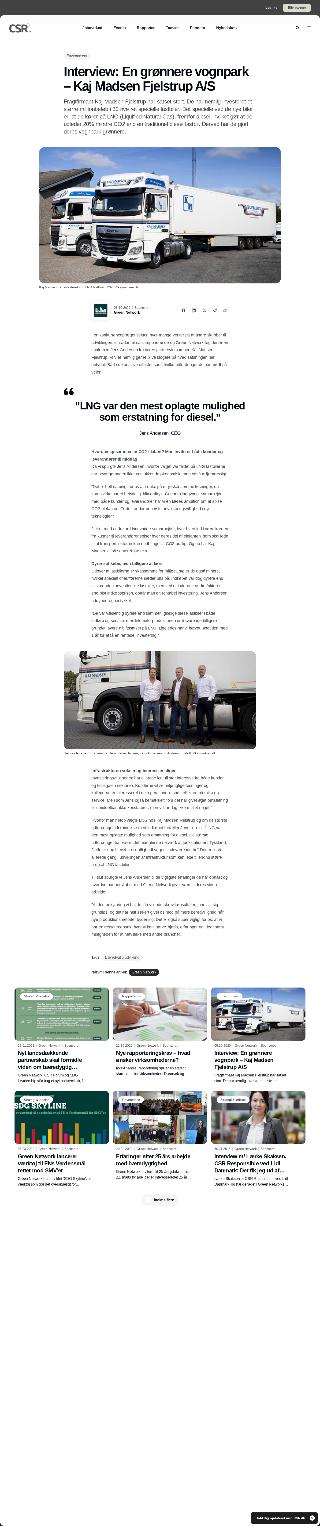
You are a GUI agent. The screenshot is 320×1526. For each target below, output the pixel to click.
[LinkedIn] (194, 310)
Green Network (127, 312)
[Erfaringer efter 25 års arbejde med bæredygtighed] (160, 1135)
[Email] (215, 310)
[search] (297, 28)
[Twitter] (204, 310)
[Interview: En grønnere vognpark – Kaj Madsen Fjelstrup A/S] (258, 1036)
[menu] (309, 28)
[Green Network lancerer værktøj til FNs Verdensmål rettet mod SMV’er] (62, 1139)
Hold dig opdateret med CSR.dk (281, 1518)
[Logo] (20, 28)
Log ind (271, 7)
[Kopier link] (225, 310)
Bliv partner (297, 7)
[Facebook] (183, 310)
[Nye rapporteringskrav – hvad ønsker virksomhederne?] (160, 1032)
